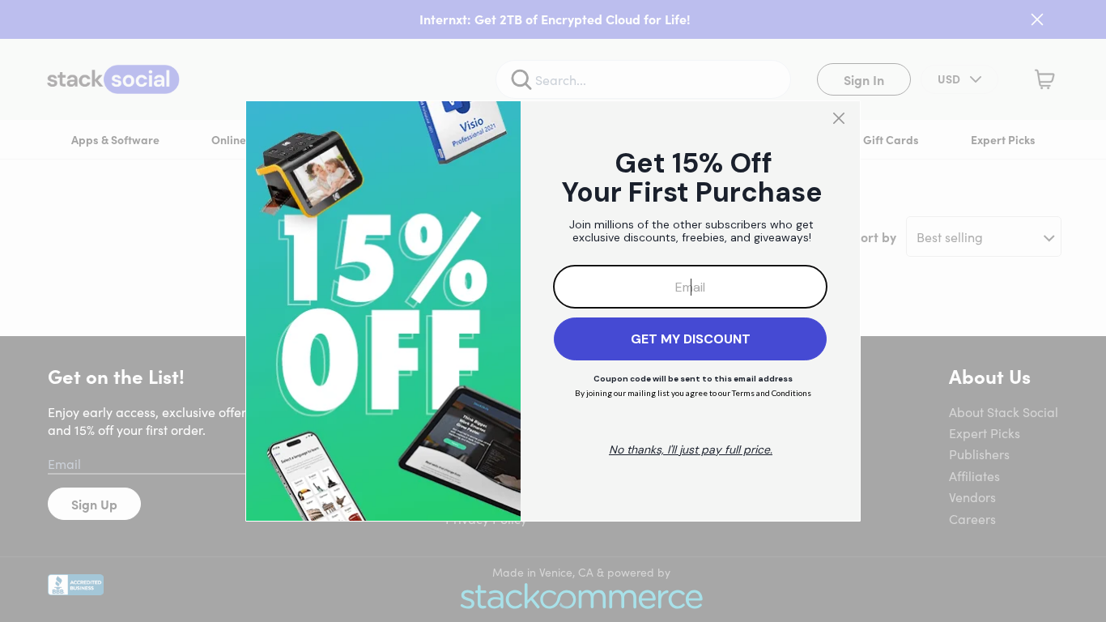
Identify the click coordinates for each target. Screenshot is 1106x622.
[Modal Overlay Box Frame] (553, 311)
